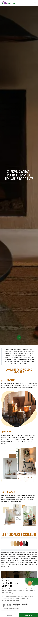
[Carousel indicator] (3, 529)
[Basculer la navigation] (35, 3)
